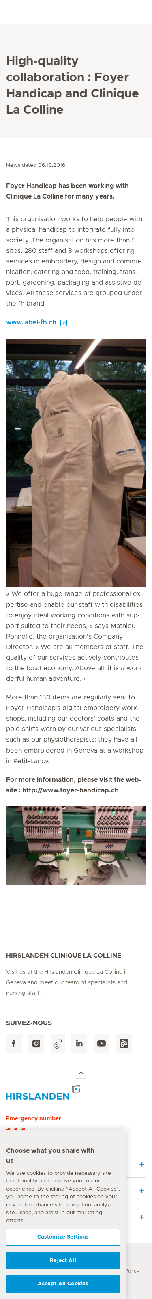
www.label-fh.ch (31, 322)
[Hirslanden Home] (76, 1092)
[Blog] (124, 1043)
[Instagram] (36, 1043)
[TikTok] (58, 1043)
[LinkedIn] (79, 1043)
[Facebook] (14, 1043)
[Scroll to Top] (81, 1073)
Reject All (63, 1260)
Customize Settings (63, 1237)
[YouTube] (101, 1043)
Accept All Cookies (63, 1283)
